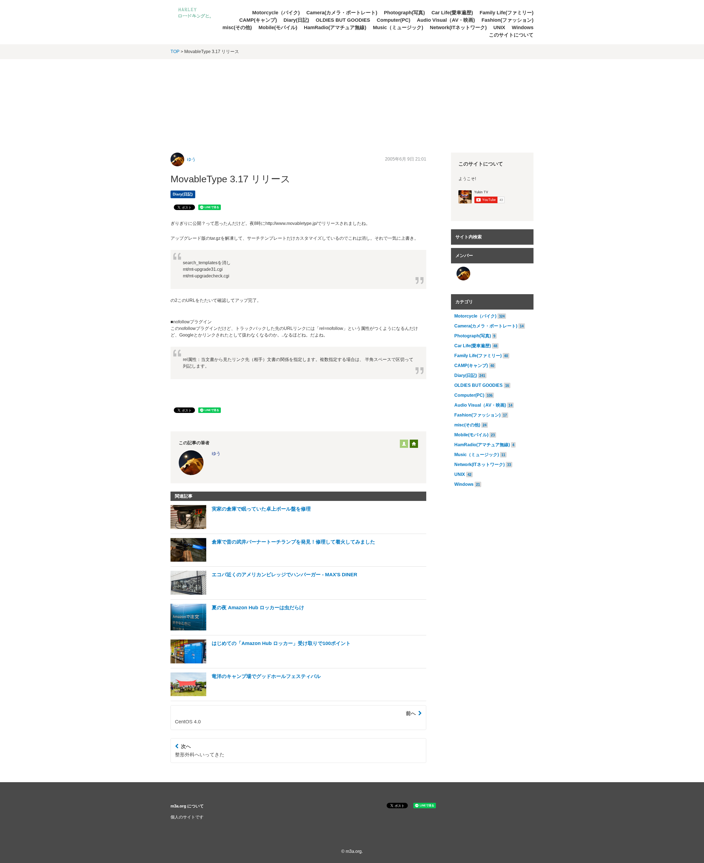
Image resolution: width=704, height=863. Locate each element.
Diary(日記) (296, 20)
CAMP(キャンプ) (258, 20)
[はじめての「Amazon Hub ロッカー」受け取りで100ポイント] (260, 662)
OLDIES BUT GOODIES (343, 20)
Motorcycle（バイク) (276, 12)
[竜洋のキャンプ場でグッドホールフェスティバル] (245, 694)
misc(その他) (237, 27)
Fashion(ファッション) (508, 20)
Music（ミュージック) (398, 27)
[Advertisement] (352, 100)
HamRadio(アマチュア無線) (335, 27)
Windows (523, 27)
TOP (175, 51)
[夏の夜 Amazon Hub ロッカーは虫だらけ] (237, 629)
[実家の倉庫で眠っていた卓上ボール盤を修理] (240, 527)
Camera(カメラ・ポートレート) (341, 12)
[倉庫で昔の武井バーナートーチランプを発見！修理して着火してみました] (272, 560)
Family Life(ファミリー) (507, 12)
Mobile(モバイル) (277, 27)
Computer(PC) (393, 20)
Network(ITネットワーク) (458, 27)
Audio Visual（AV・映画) (446, 20)
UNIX (499, 27)
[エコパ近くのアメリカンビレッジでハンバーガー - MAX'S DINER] (263, 593)
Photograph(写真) (404, 12)
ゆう (191, 159)
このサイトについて (511, 35)
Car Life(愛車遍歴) (452, 12)
